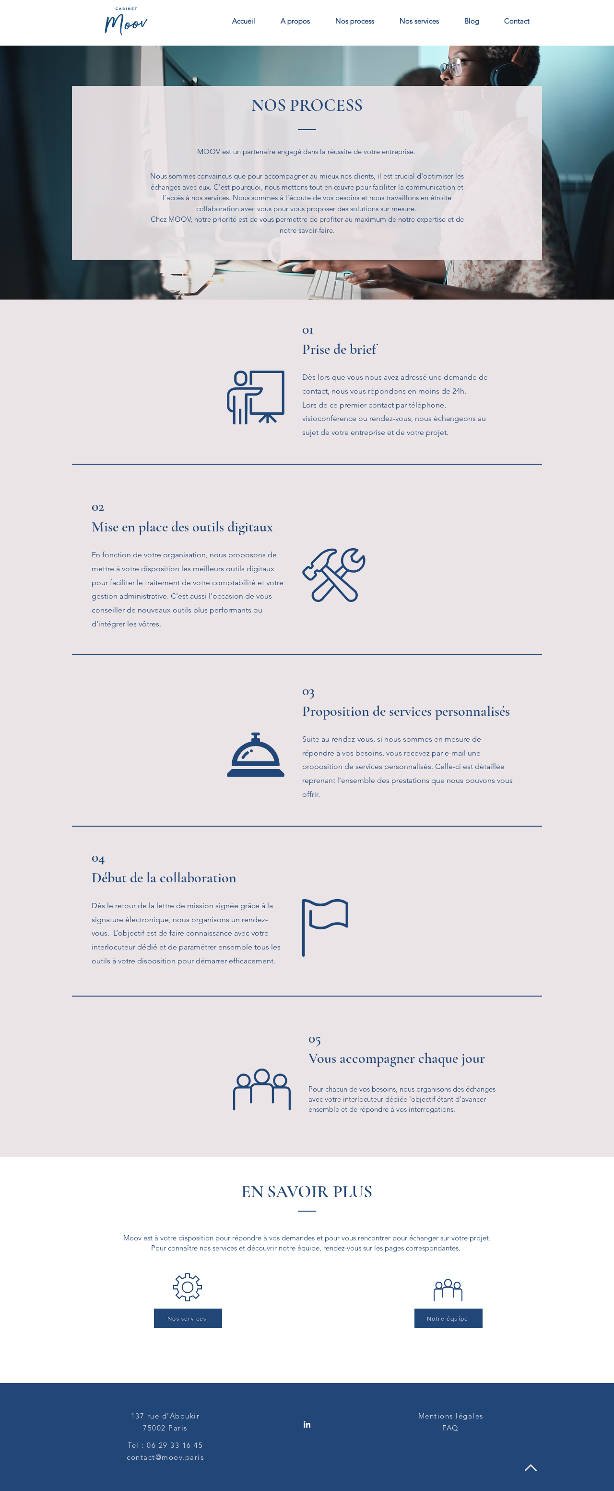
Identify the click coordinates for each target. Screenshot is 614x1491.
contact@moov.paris (165, 1457)
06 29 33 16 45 (175, 1445)
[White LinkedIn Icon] (307, 1424)
